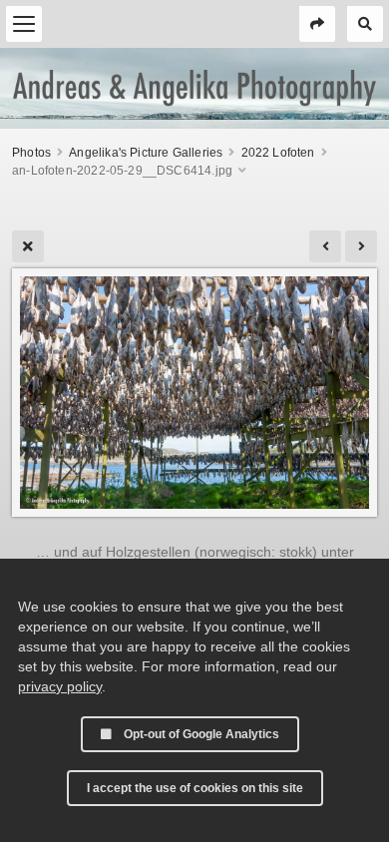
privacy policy (60, 686)
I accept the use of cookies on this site (195, 788)
